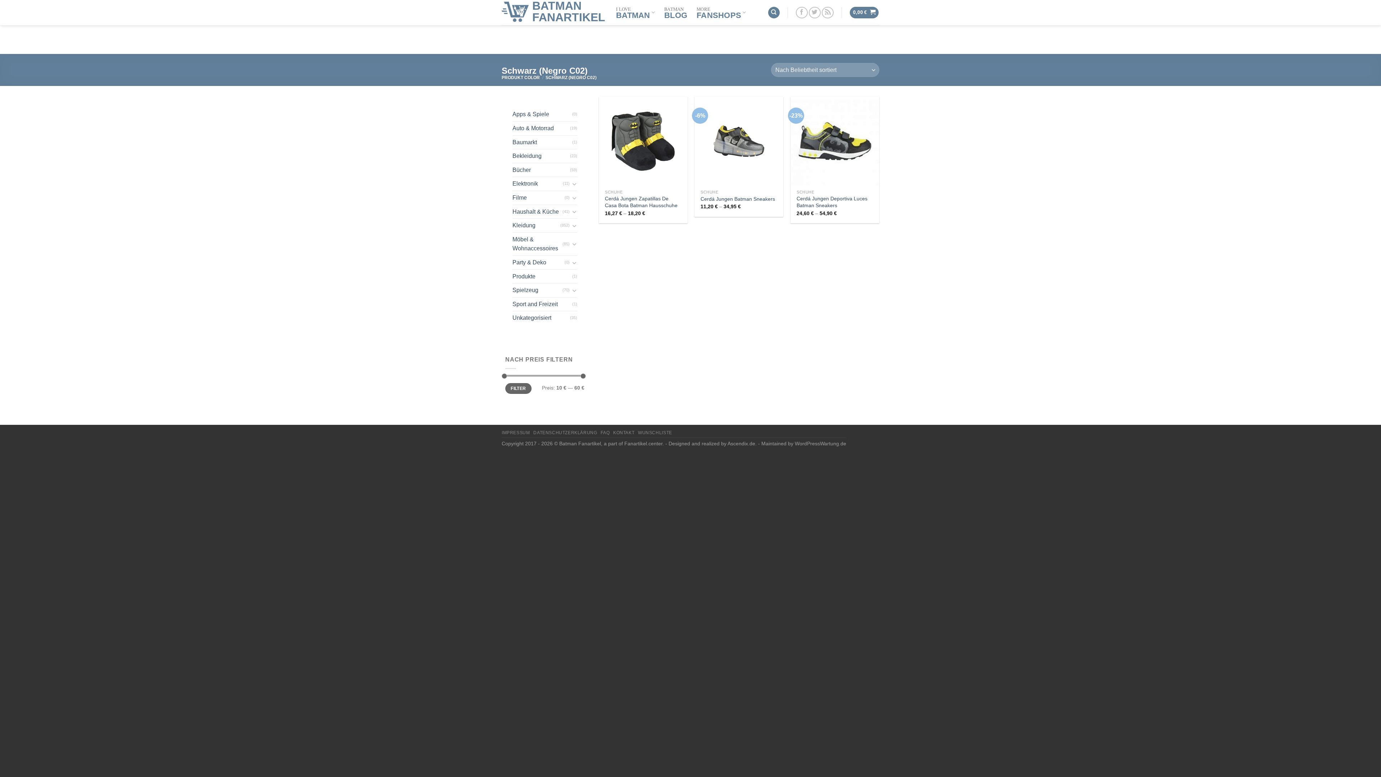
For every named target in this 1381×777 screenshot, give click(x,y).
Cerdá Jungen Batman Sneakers (738, 199)
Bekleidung (527, 156)
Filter (518, 388)
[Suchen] (774, 13)
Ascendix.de (741, 443)
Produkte (523, 276)
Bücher (521, 170)
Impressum (516, 432)
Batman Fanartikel (568, 11)
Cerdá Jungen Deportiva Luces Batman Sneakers (832, 202)
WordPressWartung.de (820, 443)
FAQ (605, 432)
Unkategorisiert (531, 318)
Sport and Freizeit (535, 304)
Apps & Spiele (530, 114)
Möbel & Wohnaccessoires (535, 244)
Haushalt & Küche (535, 212)
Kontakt (623, 432)
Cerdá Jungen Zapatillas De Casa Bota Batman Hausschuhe (641, 202)
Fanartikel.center (643, 443)
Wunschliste (655, 432)
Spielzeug (525, 290)
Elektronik (525, 184)
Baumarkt (524, 142)
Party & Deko (529, 262)
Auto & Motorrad (533, 128)
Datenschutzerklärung (565, 432)
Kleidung (523, 225)
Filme (519, 198)
